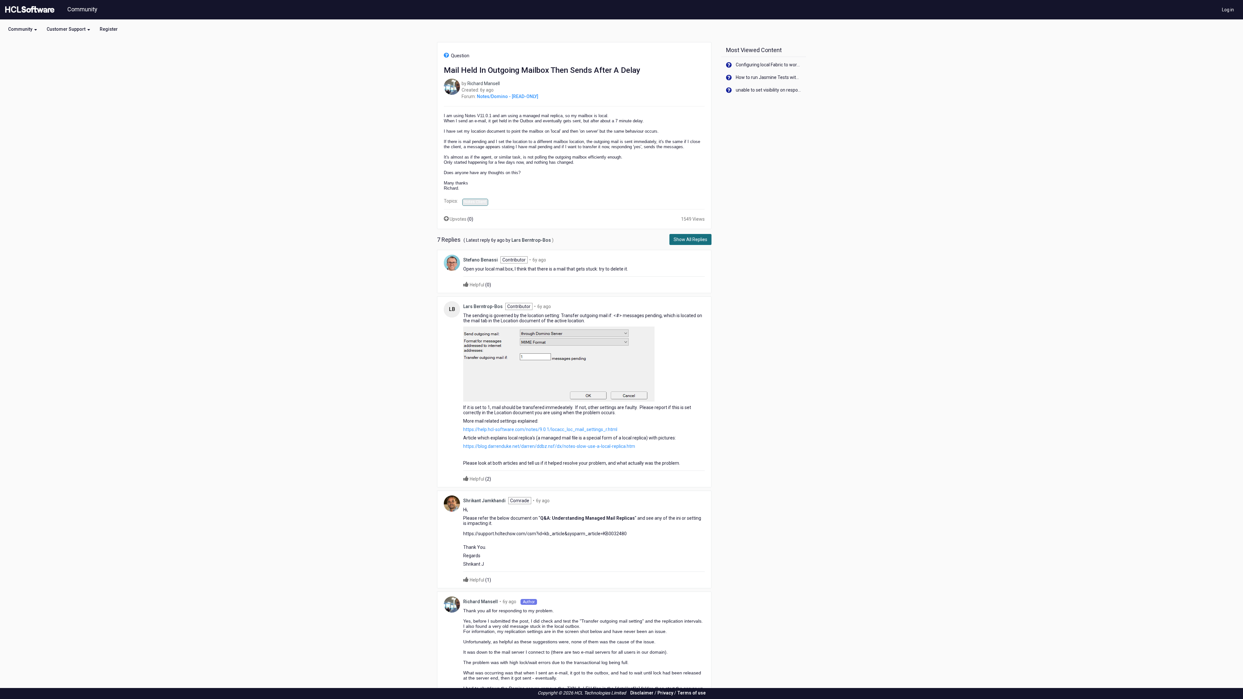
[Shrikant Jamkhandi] (452, 502)
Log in (1228, 9)
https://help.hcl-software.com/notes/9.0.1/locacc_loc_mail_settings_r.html (540, 429)
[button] (22, 29)
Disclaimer (642, 692)
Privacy (665, 692)
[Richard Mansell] (452, 86)
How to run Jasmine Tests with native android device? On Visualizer (768, 77)
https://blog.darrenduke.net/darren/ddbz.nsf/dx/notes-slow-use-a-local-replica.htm (549, 446)
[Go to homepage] (28, 9)
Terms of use (691, 692)
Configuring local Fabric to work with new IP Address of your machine (768, 64)
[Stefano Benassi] (452, 262)
